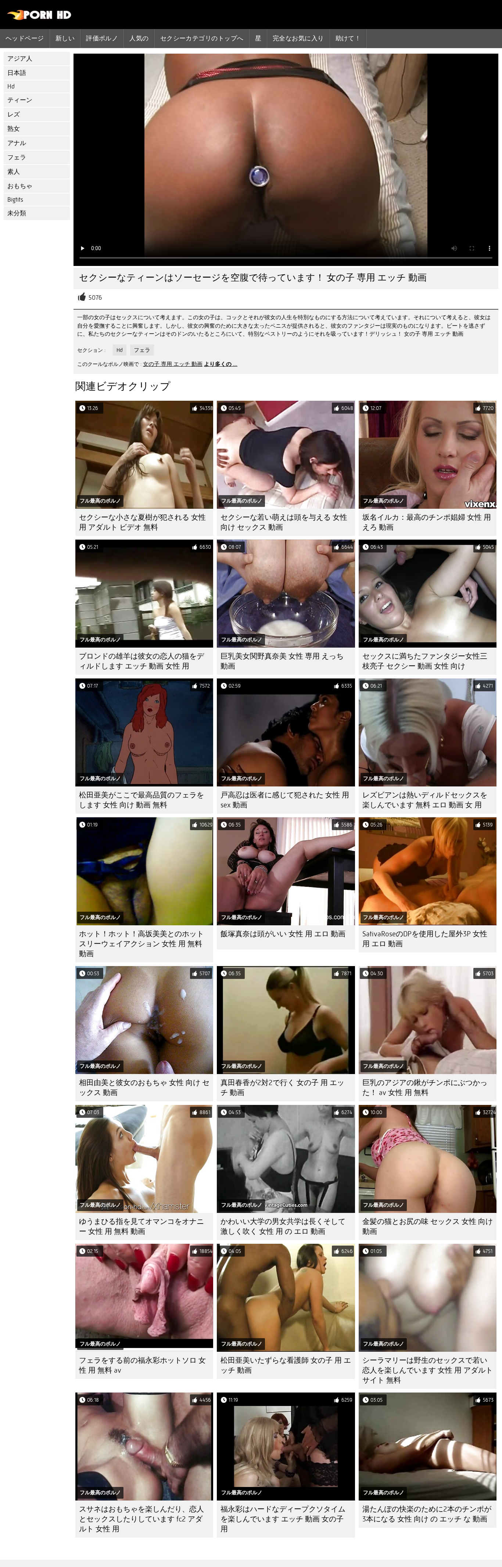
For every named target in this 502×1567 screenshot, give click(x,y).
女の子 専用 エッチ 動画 (172, 364)
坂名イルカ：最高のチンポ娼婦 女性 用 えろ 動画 (426, 522)
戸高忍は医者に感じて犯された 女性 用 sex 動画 (284, 800)
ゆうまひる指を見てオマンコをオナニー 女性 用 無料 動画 (141, 1226)
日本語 (16, 72)
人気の (138, 38)
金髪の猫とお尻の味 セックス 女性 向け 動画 (427, 1226)
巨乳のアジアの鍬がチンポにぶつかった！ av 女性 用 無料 (424, 1087)
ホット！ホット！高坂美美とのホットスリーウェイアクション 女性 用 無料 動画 (141, 944)
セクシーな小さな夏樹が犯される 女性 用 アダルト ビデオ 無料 (142, 522)
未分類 (16, 213)
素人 (13, 171)
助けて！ (348, 38)
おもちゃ (19, 186)
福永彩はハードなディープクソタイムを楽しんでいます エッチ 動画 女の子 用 (282, 1519)
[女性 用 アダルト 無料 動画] (39, 18)
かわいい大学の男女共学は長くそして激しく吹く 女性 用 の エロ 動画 (282, 1226)
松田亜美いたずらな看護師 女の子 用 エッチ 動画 (285, 1365)
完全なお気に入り (298, 38)
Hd (11, 86)
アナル (16, 143)
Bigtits (15, 199)
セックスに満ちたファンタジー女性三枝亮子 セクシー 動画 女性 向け (424, 661)
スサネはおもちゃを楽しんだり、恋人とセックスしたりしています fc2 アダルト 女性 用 (141, 1519)
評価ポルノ (102, 38)
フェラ (16, 157)
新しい (65, 38)
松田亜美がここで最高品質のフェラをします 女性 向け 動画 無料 (141, 800)
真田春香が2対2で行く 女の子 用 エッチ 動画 (282, 1087)
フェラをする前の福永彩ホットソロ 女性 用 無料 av (142, 1365)
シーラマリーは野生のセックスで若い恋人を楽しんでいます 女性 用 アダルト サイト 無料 (427, 1370)
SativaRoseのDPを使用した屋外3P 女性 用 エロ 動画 (424, 939)
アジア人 (19, 58)
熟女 (13, 128)
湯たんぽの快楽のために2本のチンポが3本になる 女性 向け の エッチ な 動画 (426, 1514)
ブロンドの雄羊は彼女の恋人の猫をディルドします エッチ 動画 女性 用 (141, 661)
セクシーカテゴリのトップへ (202, 38)
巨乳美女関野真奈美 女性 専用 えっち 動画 (282, 661)
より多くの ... (220, 364)
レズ (13, 114)
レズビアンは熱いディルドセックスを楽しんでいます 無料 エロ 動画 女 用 (424, 800)
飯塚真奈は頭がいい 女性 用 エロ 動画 (282, 934)
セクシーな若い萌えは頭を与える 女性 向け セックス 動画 (283, 522)
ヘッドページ (25, 38)
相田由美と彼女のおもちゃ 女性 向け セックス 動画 (144, 1087)
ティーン (19, 100)
